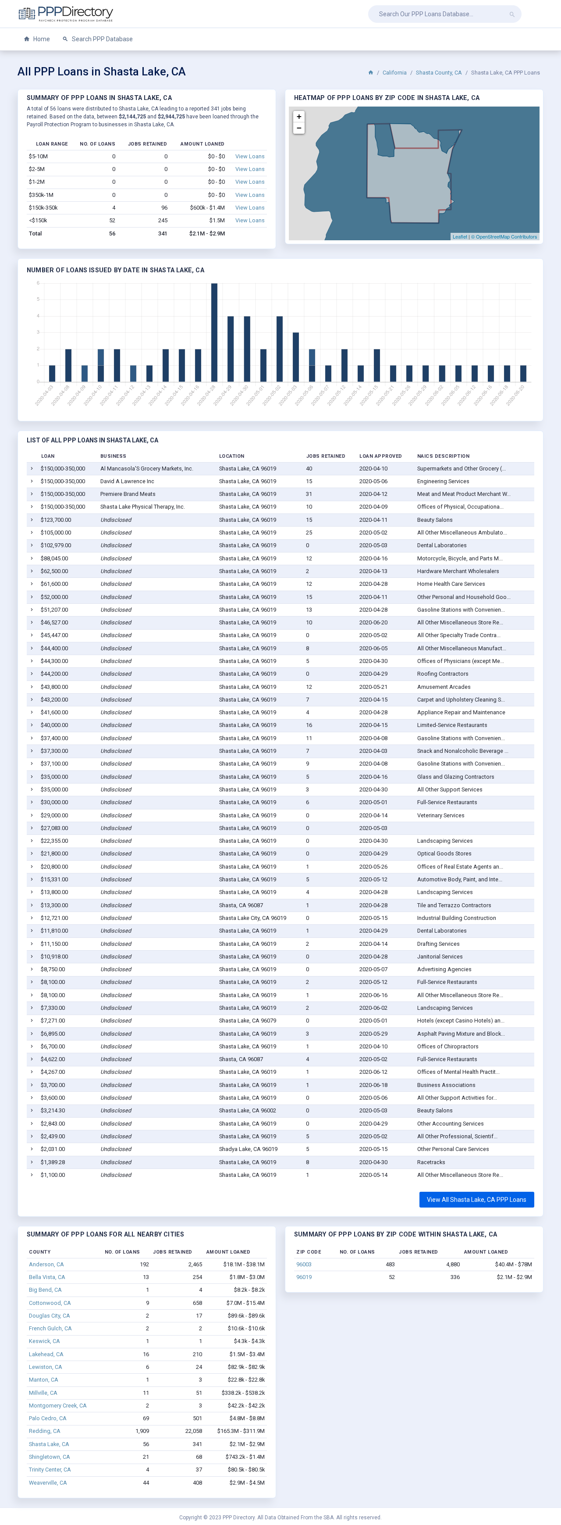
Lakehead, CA (46, 1354)
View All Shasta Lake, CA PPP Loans (476, 1199)
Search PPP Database (102, 39)
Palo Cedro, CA (48, 1418)
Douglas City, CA (49, 1315)
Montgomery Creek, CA (58, 1405)
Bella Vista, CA (47, 1277)
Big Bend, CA (45, 1289)
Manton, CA (43, 1379)
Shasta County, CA (439, 72)
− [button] (299, 127)
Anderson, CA (46, 1264)
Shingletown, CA (49, 1457)
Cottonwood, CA (50, 1303)
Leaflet (460, 236)
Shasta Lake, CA (49, 1444)
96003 (304, 1264)
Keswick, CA (44, 1341)
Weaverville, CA (48, 1482)
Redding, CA (44, 1431)
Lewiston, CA (45, 1367)
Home (41, 39)
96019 (304, 1277)
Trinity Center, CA (50, 1469)
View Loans (250, 156)
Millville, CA (43, 1393)
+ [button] (299, 116)
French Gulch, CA (50, 1328)
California (395, 72)
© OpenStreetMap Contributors (504, 236)
